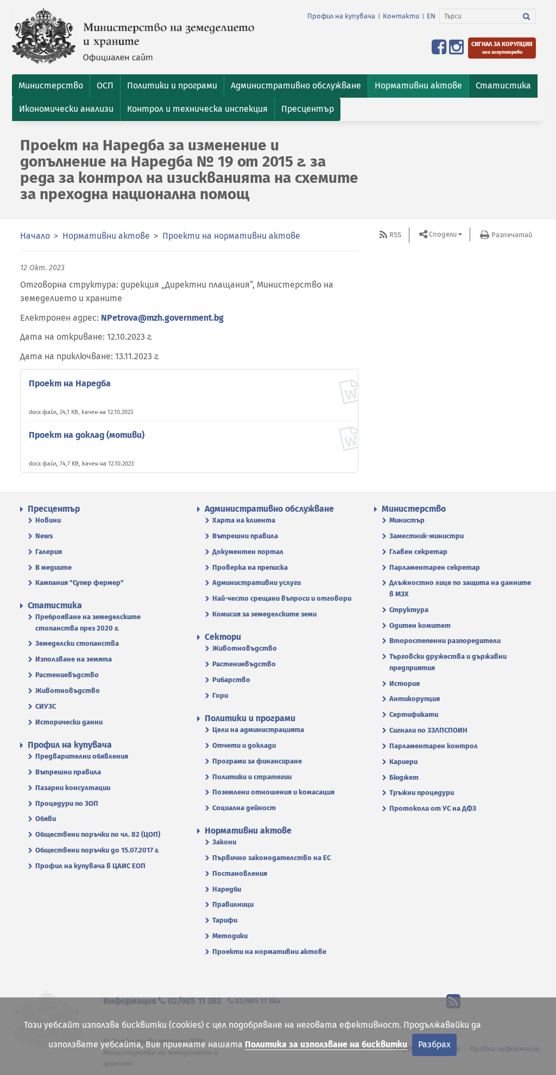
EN (431, 16)
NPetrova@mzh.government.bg (162, 318)
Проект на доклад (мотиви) (86, 435)
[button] (51, 86)
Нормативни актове (106, 236)
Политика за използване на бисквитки (326, 1044)
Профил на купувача (341, 16)
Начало (35, 236)
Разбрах (434, 1044)
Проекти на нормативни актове (231, 236)
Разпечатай (511, 235)
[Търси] (526, 16)
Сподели (443, 234)
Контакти (401, 16)
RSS (395, 235)
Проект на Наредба (70, 383)
